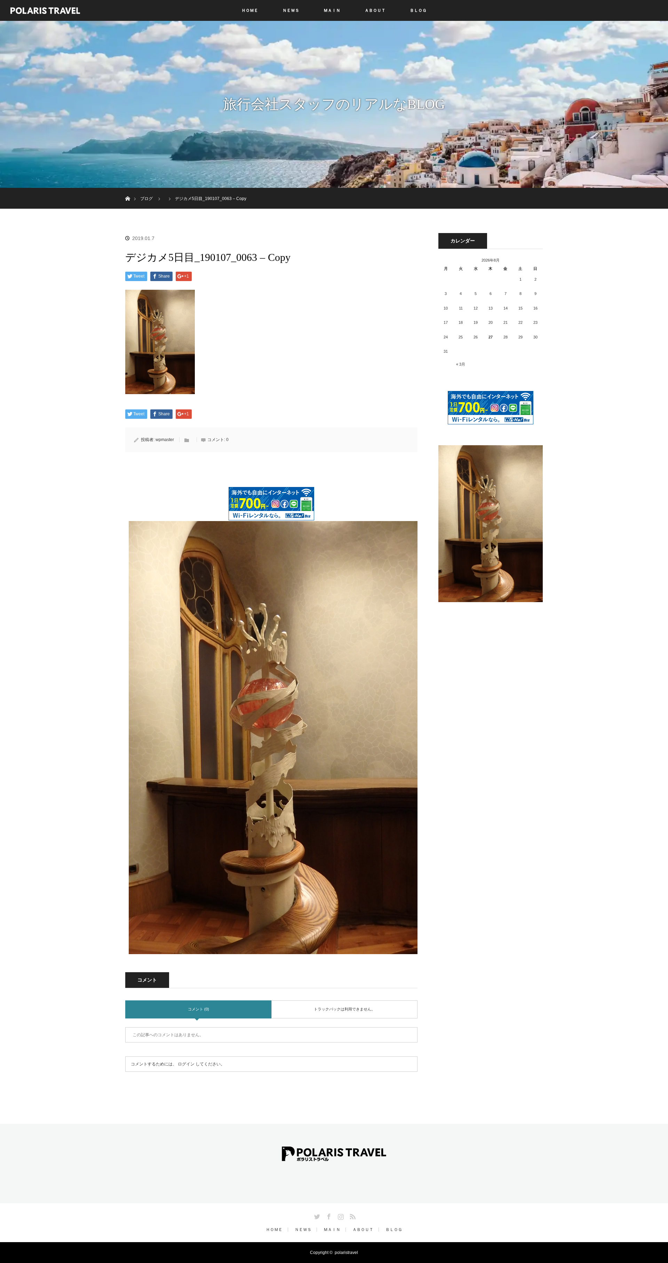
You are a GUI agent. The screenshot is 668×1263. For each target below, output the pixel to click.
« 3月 (460, 364)
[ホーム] (127, 190)
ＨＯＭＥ (249, 10)
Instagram (340, 1215)
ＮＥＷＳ (291, 10)
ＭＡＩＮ (332, 10)
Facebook (328, 1215)
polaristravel (346, 1252)
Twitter (316, 1215)
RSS (352, 1215)
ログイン (186, 1064)
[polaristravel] (334, 1156)
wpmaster (165, 439)
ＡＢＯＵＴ (375, 10)
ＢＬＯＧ (418, 10)
